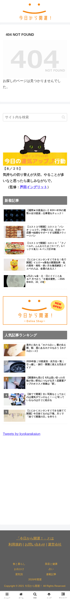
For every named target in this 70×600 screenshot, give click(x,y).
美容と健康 (51, 563)
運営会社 (55, 544)
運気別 (19, 574)
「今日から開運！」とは (35, 538)
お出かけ (19, 569)
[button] (63, 117)
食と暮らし (19, 563)
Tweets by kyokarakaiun (21, 434)
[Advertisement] (35, 478)
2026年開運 (35, 579)
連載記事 (51, 574)
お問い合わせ (35, 544)
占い (51, 569)
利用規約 (15, 544)
